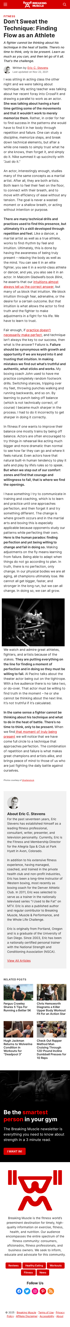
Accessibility (47, 1316)
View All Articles (19, 960)
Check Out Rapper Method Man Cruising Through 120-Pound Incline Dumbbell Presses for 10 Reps (51, 1049)
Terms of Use (46, 1312)
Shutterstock (28, 780)
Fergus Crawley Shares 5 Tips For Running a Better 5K (17, 1007)
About (59, 1316)
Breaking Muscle (26, 1312)
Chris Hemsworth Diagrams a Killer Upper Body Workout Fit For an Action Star (51, 1009)
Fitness (9, 16)
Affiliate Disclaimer (27, 1316)
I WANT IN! (14, 1151)
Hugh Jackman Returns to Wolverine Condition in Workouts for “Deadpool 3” (18, 1047)
